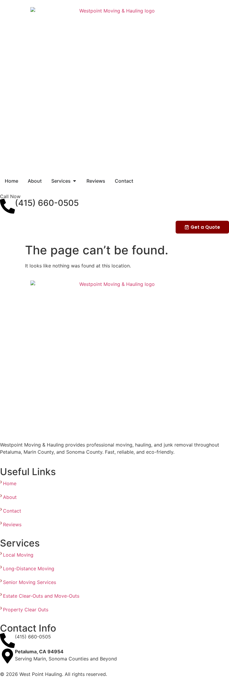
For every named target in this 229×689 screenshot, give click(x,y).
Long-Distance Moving (28, 568)
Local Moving (19, 555)
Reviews (12, 524)
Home (9, 483)
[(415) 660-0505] (7, 206)
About (10, 497)
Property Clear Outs (26, 610)
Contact (12, 511)
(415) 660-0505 (47, 203)
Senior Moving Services (31, 582)
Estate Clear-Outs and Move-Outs (42, 596)
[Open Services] (74, 180)
